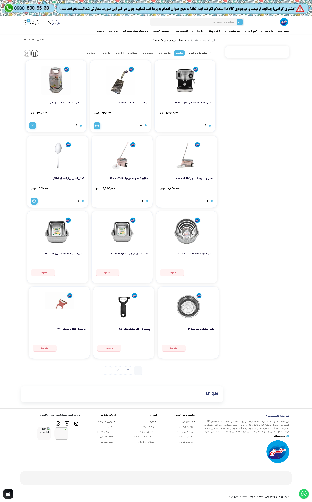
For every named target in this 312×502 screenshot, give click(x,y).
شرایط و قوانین (186, 442)
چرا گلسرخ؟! (148, 426)
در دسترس (92, 53)
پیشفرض (179, 53)
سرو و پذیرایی (234, 31)
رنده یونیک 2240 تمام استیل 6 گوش (64, 102)
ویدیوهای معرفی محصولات (135, 31)
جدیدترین (133, 53)
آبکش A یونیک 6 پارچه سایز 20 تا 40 (195, 253)
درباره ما (100, 31)
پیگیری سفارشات (105, 421)
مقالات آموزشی (106, 436)
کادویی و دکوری (181, 31)
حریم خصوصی (106, 442)
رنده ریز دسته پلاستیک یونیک (132, 102)
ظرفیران (199, 31)
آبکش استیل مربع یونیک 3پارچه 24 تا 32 (129, 253)
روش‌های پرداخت (185, 431)
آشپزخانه (252, 31)
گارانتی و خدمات (186, 436)
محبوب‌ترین (148, 53)
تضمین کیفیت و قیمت (144, 436)
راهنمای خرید (187, 421)
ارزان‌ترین (119, 53)
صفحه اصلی (283, 31)
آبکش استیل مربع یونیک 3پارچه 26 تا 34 (64, 253)
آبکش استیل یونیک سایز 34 (201, 329)
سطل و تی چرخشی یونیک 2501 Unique (194, 178)
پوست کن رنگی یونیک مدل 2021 (134, 329)
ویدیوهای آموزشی (161, 31)
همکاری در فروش (146, 442)
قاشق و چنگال (214, 31)
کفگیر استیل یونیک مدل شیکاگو (68, 178)
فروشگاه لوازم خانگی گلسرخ (203, 40)
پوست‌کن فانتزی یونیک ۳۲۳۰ (71, 329)
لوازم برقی (268, 31)
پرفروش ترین (164, 53)
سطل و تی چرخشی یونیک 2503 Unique (129, 178)
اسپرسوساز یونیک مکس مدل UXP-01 (192, 102)
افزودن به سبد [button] (97, 125)
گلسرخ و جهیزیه (147, 431)
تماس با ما (113, 31)
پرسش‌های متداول (105, 431)
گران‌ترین (106, 53)
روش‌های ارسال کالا (184, 426)
